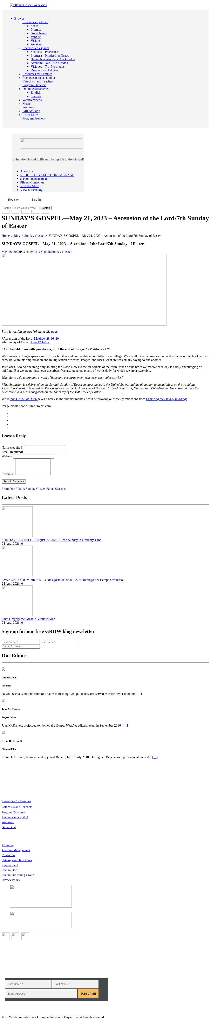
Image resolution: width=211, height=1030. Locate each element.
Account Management (16, 850)
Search (45, 207)
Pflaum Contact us (32, 182)
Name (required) (12, 447)
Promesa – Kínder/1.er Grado (50, 55)
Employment (10, 865)
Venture (36, 37)
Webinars (8, 822)
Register (13, 199)
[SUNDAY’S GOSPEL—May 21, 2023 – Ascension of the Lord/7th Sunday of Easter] (84, 324)
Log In (36, 199)
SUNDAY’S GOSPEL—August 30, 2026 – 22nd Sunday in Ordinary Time (51, 540)
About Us (26, 171)
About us (7, 845)
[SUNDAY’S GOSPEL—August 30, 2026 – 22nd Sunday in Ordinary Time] (17, 536)
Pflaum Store (10, 870)
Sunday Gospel (61, 251)
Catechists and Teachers (17, 806)
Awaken (36, 44)
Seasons (60, 488)
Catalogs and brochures (17, 860)
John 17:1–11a (39, 342)
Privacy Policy (11, 879)
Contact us (8, 855)
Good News (39, 33)
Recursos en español (15, 817)
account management (34, 178)
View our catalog (31, 190)
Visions (35, 40)
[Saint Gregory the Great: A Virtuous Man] (17, 615)
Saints (50, 488)
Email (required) (12, 452)
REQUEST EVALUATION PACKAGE (47, 175)
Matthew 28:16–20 (46, 338)
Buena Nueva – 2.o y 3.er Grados (53, 59)
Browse (19, 18)
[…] (139, 694)
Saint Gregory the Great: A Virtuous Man (28, 619)
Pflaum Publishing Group (18, 875)
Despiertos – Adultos (44, 70)
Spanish (36, 96)
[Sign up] (41, 647)
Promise (36, 29)
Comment (8, 474)
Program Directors (13, 812)
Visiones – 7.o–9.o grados (47, 66)
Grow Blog (9, 827)
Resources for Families (16, 801)
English (36, 92)
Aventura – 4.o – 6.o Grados (49, 63)
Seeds (34, 26)
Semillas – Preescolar (44, 51)
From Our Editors (13, 488)
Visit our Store (29, 186)
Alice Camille (42, 251)
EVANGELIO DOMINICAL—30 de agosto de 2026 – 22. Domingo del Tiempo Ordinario (62, 580)
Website (7, 456)
